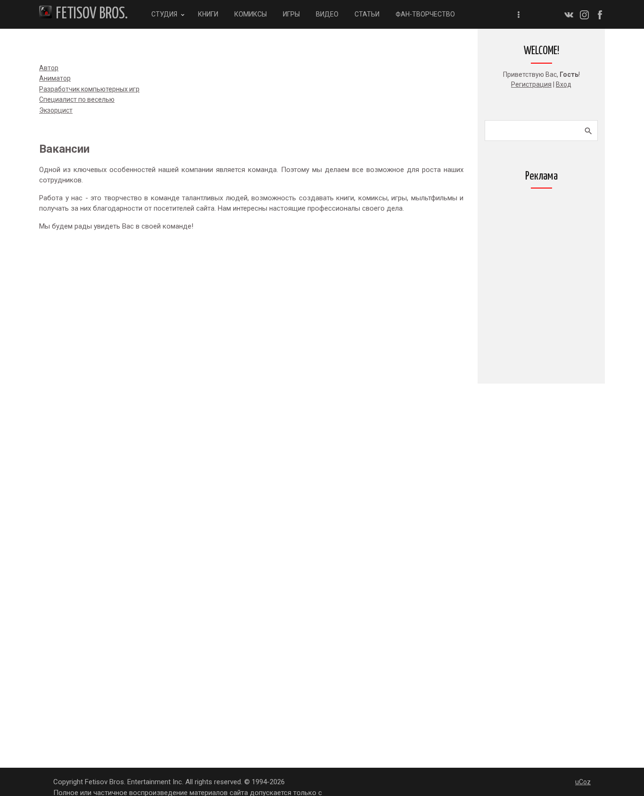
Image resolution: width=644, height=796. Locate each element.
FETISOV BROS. (92, 14)
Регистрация (531, 84)
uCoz (583, 782)
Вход (563, 84)
